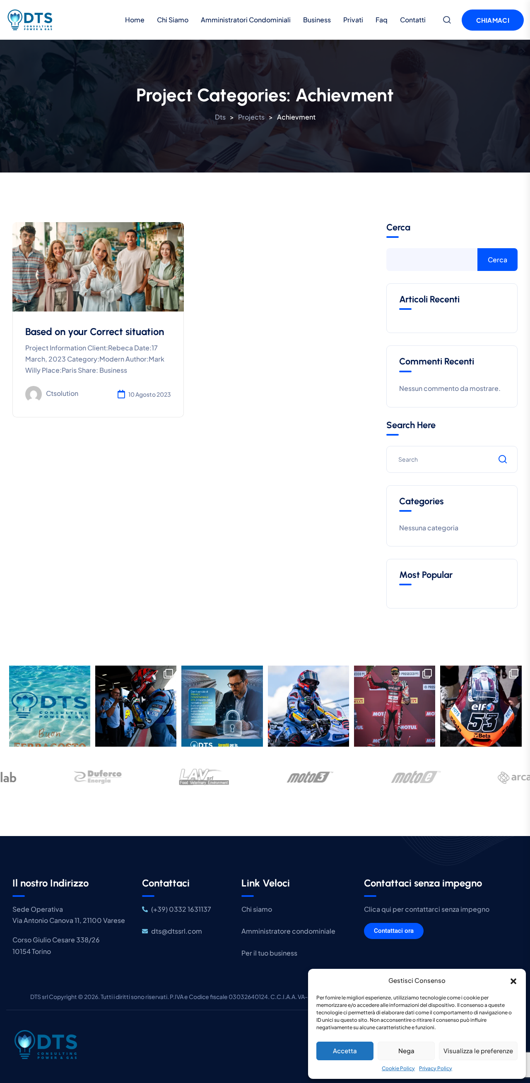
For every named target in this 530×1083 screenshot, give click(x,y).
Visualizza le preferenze (478, 1050)
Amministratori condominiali (246, 19)
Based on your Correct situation (94, 332)
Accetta (345, 1050)
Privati (353, 19)
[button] (513, 980)
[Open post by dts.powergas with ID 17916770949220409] (135, 706)
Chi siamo (172, 19)
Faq (382, 19)
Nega (406, 1050)
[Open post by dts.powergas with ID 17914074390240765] (49, 706)
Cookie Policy (398, 1068)
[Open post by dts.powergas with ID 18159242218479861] (308, 706)
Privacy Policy (435, 1068)
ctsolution (62, 393)
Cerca (398, 227)
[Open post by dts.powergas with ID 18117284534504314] (394, 706)
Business (317, 19)
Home (135, 19)
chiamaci (492, 20)
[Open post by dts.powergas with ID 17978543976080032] (222, 706)
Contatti (413, 19)
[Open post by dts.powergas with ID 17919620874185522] (481, 706)
